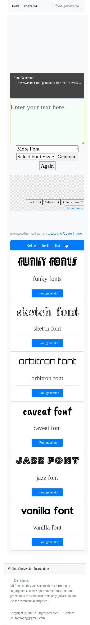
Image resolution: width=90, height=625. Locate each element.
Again (47, 166)
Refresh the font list (45, 245)
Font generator (49, 293)
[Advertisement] (47, 45)
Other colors (71, 202)
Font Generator (24, 6)
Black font (34, 202)
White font (52, 202)
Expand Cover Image (66, 233)
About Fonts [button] (75, 208)
